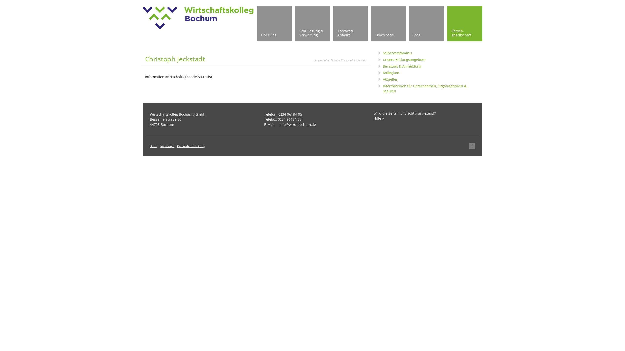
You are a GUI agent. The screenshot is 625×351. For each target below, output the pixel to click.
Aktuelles (390, 79)
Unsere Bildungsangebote (404, 59)
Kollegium (391, 72)
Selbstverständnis (397, 53)
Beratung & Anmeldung (402, 66)
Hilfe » (379, 118)
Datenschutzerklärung (191, 146)
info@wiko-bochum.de (297, 124)
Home (334, 60)
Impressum (167, 146)
